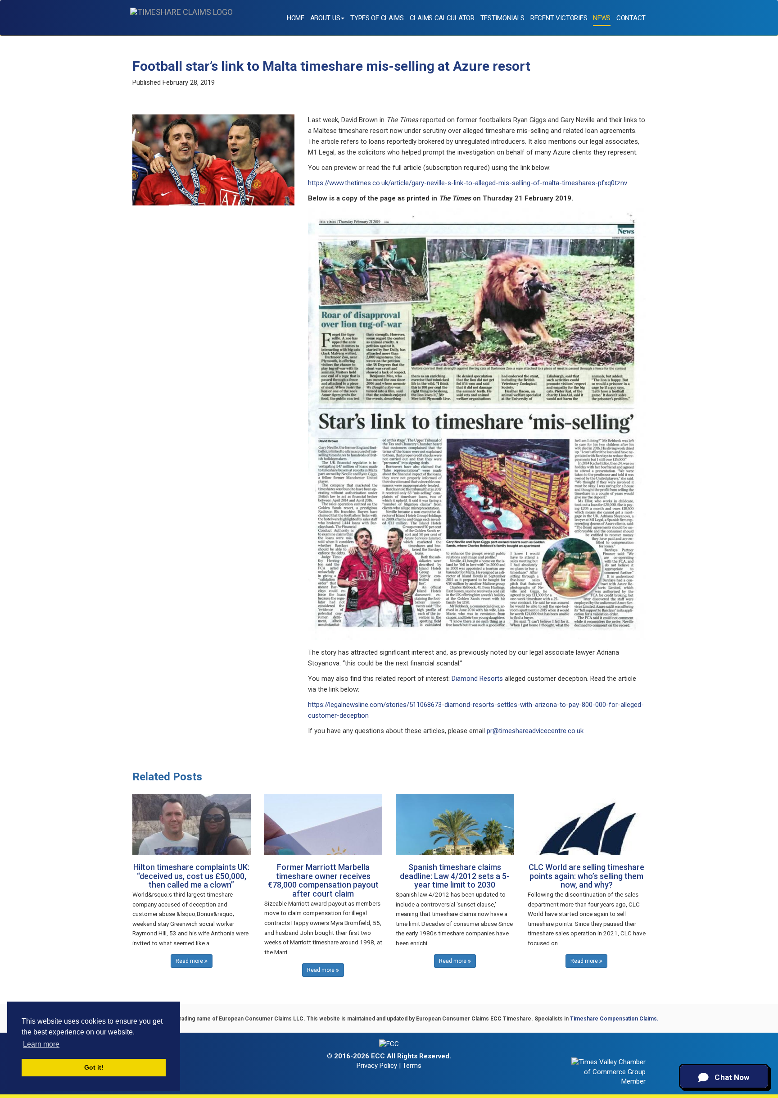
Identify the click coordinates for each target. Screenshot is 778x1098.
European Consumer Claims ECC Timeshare (473, 1019)
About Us (325, 18)
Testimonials (502, 18)
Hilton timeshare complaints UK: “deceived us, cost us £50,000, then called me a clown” (191, 876)
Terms (412, 1066)
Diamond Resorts (477, 678)
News (602, 18)
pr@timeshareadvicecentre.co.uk (535, 731)
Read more (190, 961)
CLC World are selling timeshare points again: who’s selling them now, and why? (586, 876)
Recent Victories (558, 18)
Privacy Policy (377, 1066)
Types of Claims (377, 18)
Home (295, 18)
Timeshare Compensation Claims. (614, 1019)
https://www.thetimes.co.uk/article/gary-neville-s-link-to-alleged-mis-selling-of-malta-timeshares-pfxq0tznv (467, 183)
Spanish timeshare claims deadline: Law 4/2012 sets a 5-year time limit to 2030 (455, 876)
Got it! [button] (94, 1067)
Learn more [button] (41, 1044)
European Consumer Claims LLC (261, 1019)
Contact (631, 18)
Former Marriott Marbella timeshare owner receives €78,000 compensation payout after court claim (323, 880)
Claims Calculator (442, 18)
